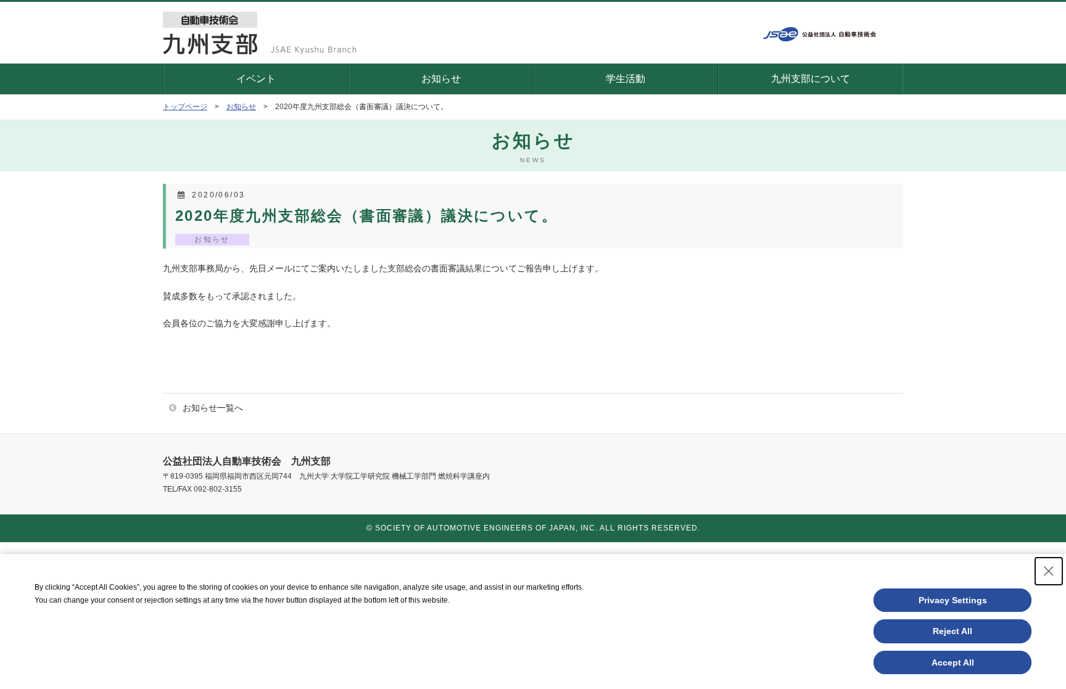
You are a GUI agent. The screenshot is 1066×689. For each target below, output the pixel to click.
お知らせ (441, 78)
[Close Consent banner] (1048, 571)
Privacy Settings (953, 600)
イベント (256, 78)
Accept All (953, 662)
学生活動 (625, 78)
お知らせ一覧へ (213, 408)
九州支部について (810, 78)
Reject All (952, 631)
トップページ (185, 106)
